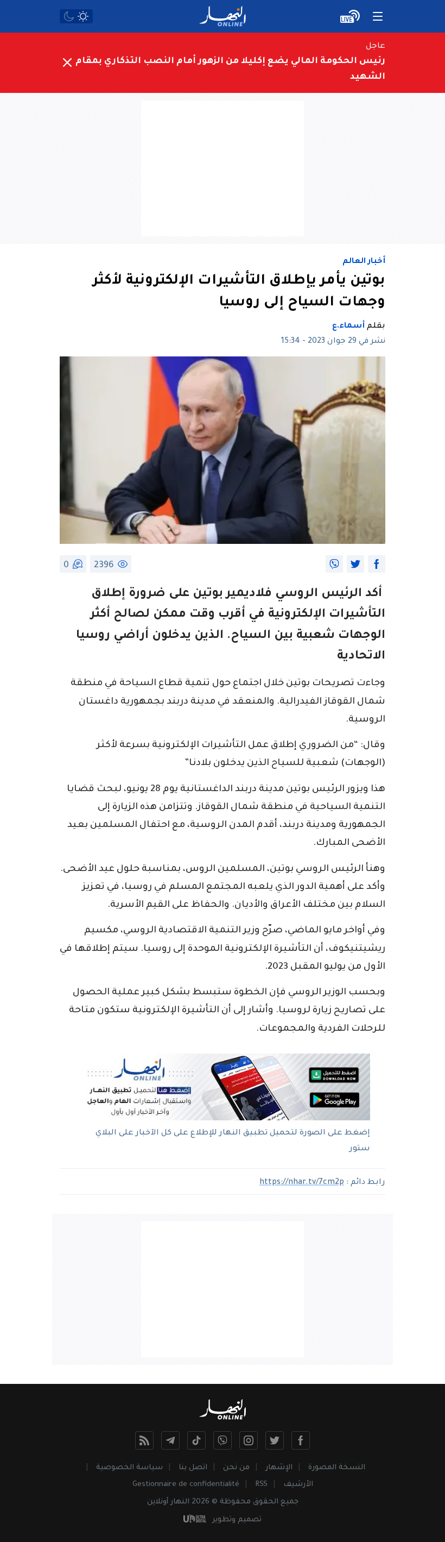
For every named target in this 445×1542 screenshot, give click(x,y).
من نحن (236, 1468)
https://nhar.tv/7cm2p (301, 1183)
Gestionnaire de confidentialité (185, 1485)
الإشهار (279, 1468)
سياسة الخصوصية (129, 1468)
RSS (261, 1485)
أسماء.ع (348, 326)
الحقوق (265, 1502)
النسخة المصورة (336, 1468)
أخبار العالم (363, 262)
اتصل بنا (193, 1468)
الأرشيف (298, 1485)
